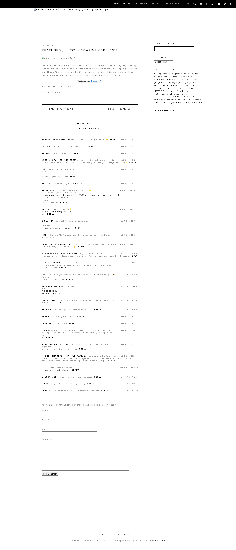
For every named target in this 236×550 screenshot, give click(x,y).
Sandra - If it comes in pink (59, 139)
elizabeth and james (181, 76)
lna (167, 91)
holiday (173, 85)
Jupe (44, 274)
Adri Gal (47, 316)
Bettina (46, 309)
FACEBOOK (47, 293)
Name (45, 410)
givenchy (182, 82)
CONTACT (117, 534)
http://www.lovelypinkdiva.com (56, 370)
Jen (43, 330)
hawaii (165, 85)
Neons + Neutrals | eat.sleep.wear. (64, 356)
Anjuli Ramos (50, 190)
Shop (186, 4)
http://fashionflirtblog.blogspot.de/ (57, 211)
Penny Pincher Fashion (56, 244)
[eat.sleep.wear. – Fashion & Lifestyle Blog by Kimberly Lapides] (71, 9)
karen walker (180, 88)
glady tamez (195, 82)
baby (186, 74)
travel (193, 102)
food (187, 79)
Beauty (194, 74)
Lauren (46, 391)
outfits (191, 97)
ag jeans (163, 74)
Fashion (127, 4)
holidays (183, 85)
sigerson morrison (178, 102)
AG (155, 74)
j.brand (159, 88)
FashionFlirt (50, 209)
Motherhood (171, 4)
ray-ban (186, 99)
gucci (156, 85)
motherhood (160, 94)
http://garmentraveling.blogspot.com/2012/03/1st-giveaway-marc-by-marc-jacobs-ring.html (82, 195)
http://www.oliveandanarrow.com (57, 228)
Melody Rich (49, 377)
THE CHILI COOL (49, 291)
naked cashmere (177, 94)
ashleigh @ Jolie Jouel (56, 344)
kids (191, 88)
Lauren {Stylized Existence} (59, 160)
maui (173, 91)
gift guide (159, 82)
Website (46, 429)
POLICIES (132, 534)
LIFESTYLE (159, 91)
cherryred (48, 323)
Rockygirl (48, 183)
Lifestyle (142, 4)
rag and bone (173, 99)
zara (200, 102)
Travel (156, 4)
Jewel (45, 384)
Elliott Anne (50, 300)
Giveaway (170, 82)
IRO (199, 85)
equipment (159, 79)
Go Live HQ (161, 540)
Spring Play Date (60, 109)
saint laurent (160, 102)
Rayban (195, 99)
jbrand (168, 88)
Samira (46, 153)
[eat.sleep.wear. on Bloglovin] (90, 81)
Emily (45, 146)
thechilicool (50, 286)
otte (184, 97)
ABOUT (102, 534)
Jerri (45, 235)
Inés (44, 169)
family (170, 79)
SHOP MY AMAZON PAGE (166, 110)
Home (115, 4)
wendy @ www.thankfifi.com (59, 253)
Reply (113, 139)
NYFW (177, 97)
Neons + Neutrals (119, 109)
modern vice (184, 91)
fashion (179, 79)
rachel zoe (159, 99)
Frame (195, 79)
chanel (165, 76)
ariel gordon (175, 74)
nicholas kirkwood (163, 97)
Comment (47, 439)
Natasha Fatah (51, 263)
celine (157, 76)
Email (44, 420)
